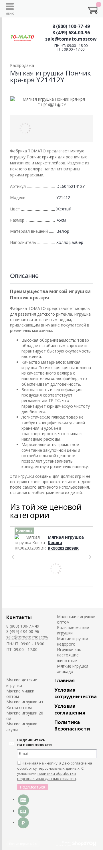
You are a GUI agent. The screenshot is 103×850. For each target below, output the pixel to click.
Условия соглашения (69, 709)
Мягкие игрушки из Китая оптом (24, 704)
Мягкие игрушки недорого (72, 641)
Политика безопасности (72, 725)
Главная (64, 680)
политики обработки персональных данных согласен (46, 776)
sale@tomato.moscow (71, 39)
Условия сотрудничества (75, 693)
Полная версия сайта (23, 844)
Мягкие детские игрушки (21, 682)
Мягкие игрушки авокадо (72, 668)
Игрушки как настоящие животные (69, 655)
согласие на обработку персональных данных (54, 766)
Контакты (19, 617)
